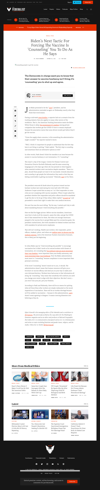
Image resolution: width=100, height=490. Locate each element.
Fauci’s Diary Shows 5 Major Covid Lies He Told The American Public (20, 388)
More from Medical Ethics (26, 366)
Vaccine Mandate (53, 343)
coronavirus (29, 336)
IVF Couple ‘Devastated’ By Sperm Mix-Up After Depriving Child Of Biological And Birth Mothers (59, 390)
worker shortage (66, 343)
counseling (40, 336)
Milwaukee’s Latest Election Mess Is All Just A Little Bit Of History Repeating (20, 427)
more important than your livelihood (37, 256)
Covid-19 (66, 336)
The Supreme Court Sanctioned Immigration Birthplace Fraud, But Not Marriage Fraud (59, 427)
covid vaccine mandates (53, 336)
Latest (15, 404)
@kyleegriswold (37, 96)
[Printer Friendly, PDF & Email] (15, 136)
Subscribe (88, 2)
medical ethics (57, 340)
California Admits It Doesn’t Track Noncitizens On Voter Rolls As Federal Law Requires (78, 428)
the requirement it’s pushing (49, 125)
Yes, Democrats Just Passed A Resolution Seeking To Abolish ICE (39, 426)
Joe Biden (46, 340)
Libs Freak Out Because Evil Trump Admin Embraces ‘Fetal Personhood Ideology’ (79, 389)
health (28, 340)
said (62, 177)
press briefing (42, 118)
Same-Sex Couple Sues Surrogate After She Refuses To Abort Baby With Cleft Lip (39, 389)
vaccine (42, 343)
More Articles (67, 95)
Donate (78, 2)
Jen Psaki (36, 340)
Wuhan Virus (29, 347)
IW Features (28, 315)
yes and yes (66, 198)
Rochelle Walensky (31, 343)
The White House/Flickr (79, 67)
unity (51, 108)
